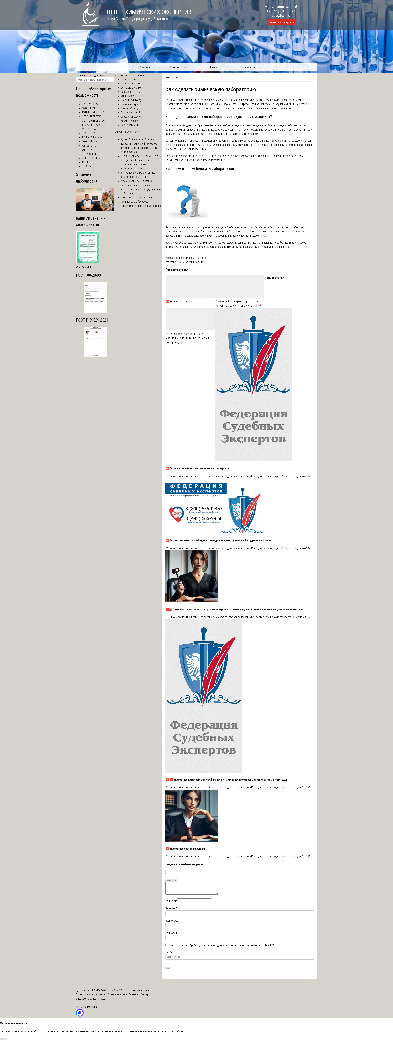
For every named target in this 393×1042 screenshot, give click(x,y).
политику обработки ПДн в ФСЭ (257, 945)
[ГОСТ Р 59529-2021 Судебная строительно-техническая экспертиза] (95, 356)
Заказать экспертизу (281, 22)
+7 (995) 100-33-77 (281, 11)
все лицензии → (85, 266)
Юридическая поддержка (90, 75)
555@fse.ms (281, 15)
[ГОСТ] (95, 311)
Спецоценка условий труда (91, 998)
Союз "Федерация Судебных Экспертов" (130, 994)
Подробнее (176, 1031)
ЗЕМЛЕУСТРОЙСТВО (93, 120)
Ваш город (171, 933)
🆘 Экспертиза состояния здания (185, 848)
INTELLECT (88, 162)
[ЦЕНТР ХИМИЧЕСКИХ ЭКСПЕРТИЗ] (87, 25)
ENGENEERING (89, 133)
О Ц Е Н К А (88, 149)
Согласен (3, 1039)
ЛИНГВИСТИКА (91, 158)
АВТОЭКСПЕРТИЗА (92, 145)
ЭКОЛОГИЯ (88, 108)
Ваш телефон (172, 920)
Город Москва (128, 79)
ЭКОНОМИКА (89, 141)
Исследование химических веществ (185, 257)
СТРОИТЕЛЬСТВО (91, 116)
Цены (214, 67)
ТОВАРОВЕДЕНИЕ (91, 153)
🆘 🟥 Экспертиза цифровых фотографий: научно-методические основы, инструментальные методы (226, 779)
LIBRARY (86, 166)
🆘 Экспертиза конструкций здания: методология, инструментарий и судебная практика (218, 540)
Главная (144, 67)
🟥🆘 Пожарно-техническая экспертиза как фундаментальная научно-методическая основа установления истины (234, 609)
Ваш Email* (171, 901)
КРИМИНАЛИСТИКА (93, 112)
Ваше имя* (171, 908)
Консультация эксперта (127, 131)
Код (175, 880)
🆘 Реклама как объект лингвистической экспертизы (197, 468)
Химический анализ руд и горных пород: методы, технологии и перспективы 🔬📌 (238, 303)
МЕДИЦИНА (89, 129)
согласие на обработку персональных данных (200, 945)
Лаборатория (172, 77)
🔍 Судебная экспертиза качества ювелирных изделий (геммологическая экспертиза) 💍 (187, 338)
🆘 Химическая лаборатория (182, 301)
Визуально (169, 880)
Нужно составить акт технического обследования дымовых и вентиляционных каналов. (141, 201)
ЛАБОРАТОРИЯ (90, 104)
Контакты (248, 67)
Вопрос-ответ (179, 67)
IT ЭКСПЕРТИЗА (91, 124)
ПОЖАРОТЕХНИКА (92, 137)
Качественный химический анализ (184, 262)
